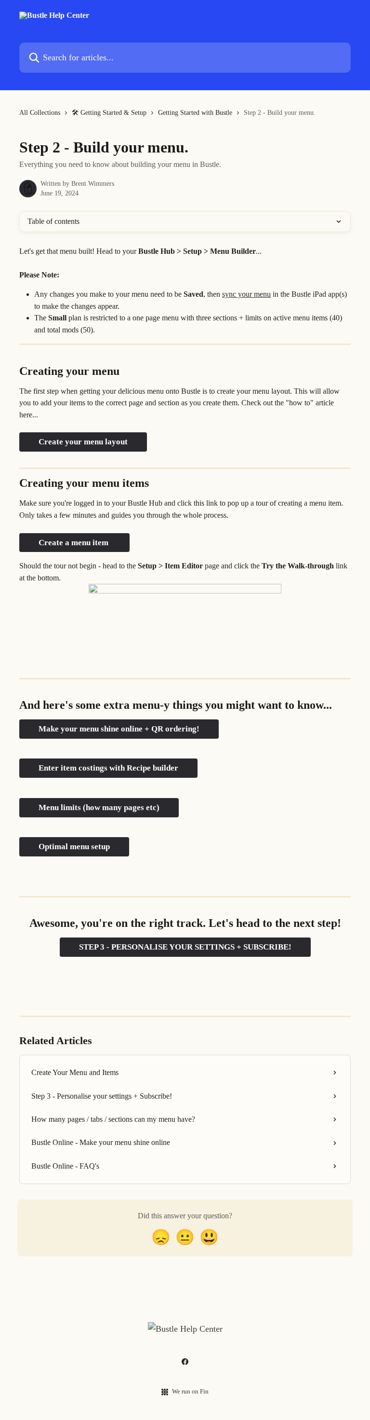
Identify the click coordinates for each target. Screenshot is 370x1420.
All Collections (39, 112)
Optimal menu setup (74, 846)
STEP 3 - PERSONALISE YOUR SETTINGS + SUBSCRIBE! (185, 946)
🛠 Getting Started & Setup (109, 112)
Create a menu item (74, 542)
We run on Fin (190, 1391)
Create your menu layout (83, 441)
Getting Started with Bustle (195, 112)
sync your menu (246, 294)
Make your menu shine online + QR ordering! (119, 728)
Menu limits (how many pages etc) (99, 807)
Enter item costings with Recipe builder (108, 767)
